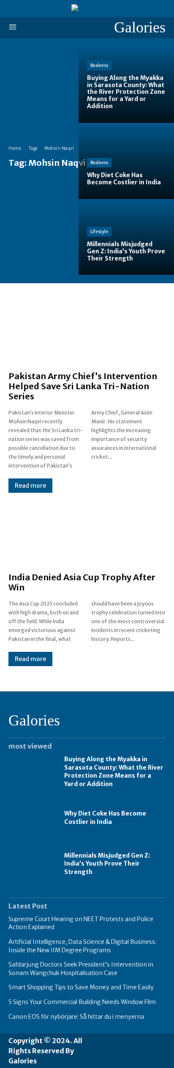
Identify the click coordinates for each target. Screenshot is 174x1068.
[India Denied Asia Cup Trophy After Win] (87, 532)
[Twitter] (123, 1050)
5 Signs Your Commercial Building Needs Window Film (82, 1002)
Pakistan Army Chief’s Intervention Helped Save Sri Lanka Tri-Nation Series (82, 386)
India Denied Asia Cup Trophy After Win (81, 582)
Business (99, 65)
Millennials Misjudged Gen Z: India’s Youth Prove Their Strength (107, 864)
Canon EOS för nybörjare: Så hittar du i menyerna (76, 1016)
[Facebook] (93, 1050)
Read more (30, 485)
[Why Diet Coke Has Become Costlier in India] (126, 161)
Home (14, 148)
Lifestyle (99, 231)
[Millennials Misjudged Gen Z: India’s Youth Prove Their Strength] (126, 237)
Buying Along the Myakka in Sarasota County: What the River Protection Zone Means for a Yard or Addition (113, 771)
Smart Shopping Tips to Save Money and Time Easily (81, 987)
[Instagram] (108, 1050)
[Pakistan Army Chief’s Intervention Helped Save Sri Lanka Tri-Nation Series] (87, 331)
